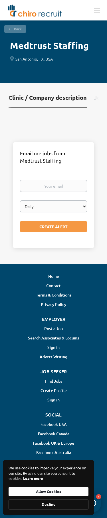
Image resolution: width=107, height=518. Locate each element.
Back (17, 28)
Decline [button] (49, 504)
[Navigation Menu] (97, 10)
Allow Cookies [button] (48, 491)
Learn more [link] (33, 478)
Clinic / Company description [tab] (48, 97)
